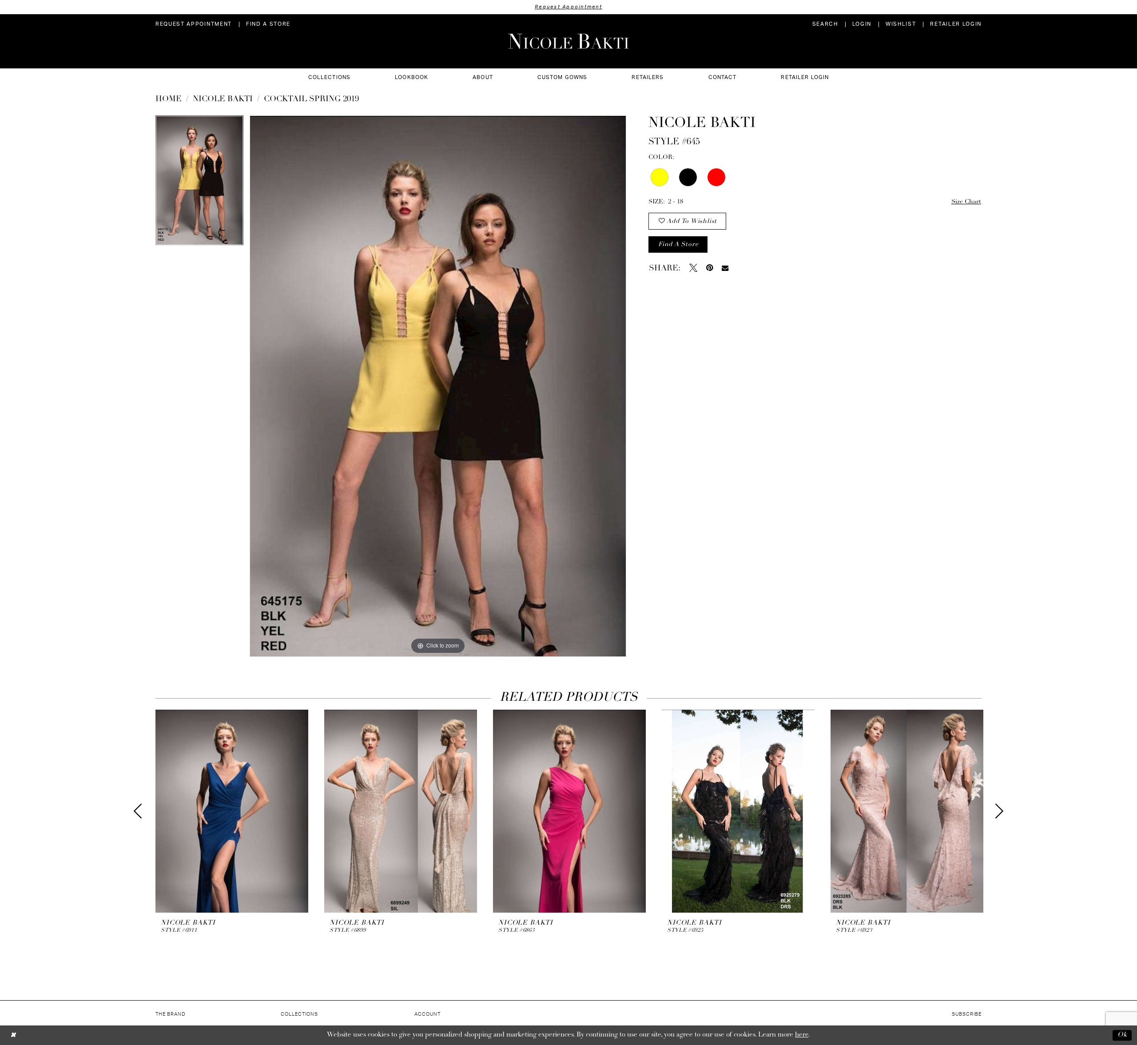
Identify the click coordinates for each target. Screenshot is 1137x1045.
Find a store (678, 244)
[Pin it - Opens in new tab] (709, 268)
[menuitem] (193, 24)
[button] (862, 24)
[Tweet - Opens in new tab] (693, 268)
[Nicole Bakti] (568, 41)
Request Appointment (568, 6)
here (801, 1035)
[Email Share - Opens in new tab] (725, 268)
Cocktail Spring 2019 (311, 99)
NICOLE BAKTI (223, 99)
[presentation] (231, 811)
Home (168, 99)
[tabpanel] (199, 183)
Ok (1122, 1035)
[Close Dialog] (13, 1035)
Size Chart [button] (966, 202)
